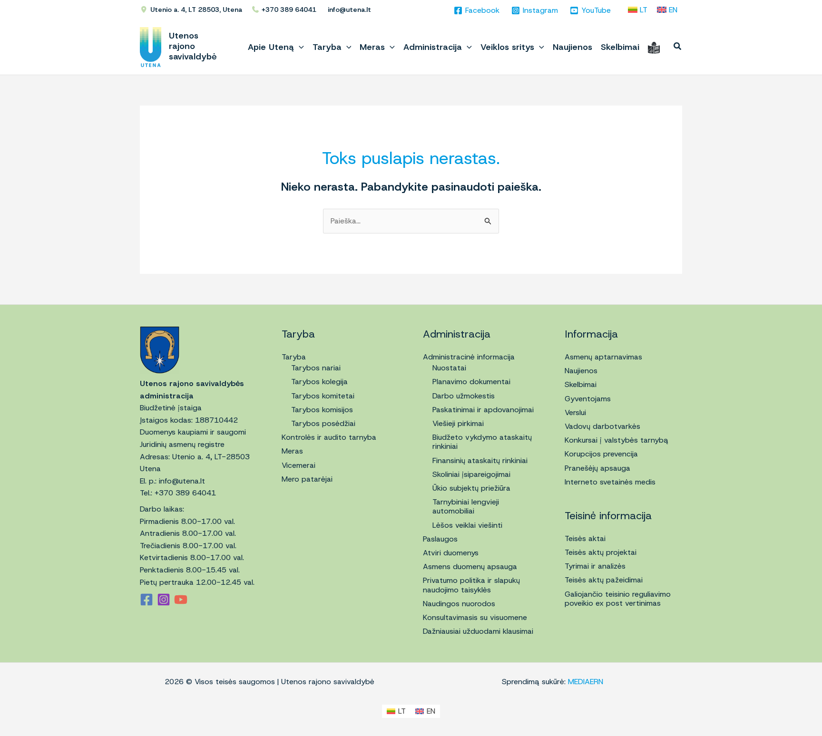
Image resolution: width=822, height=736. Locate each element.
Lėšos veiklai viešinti (467, 525)
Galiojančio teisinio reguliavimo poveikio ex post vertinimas (618, 598)
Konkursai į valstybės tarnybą (616, 440)
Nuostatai (449, 368)
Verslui (575, 412)
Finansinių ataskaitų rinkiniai (480, 460)
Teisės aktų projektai (600, 552)
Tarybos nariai (316, 368)
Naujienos (581, 371)
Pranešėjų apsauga (597, 468)
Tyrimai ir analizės (595, 566)
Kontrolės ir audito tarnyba (329, 437)
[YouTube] (180, 599)
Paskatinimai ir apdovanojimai (483, 410)
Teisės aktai (585, 538)
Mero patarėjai (307, 479)
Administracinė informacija (469, 357)
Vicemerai (298, 465)
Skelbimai (581, 384)
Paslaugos (440, 539)
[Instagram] (163, 599)
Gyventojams (588, 399)
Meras (292, 451)
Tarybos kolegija (319, 382)
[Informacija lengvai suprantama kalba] (654, 47)
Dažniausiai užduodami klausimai (478, 631)
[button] (299, 47)
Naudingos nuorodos (459, 604)
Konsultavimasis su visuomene (475, 617)
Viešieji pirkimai (458, 423)
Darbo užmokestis (463, 396)
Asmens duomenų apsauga (470, 566)
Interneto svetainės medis (610, 482)
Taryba (294, 357)
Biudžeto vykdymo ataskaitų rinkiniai (482, 441)
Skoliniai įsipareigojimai (471, 474)
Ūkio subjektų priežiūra (471, 488)
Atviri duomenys (451, 553)
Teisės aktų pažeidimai (604, 580)
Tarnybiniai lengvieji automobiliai (465, 506)
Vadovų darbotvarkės (602, 426)
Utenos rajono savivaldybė (193, 46)
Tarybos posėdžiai (323, 423)
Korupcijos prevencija (601, 454)
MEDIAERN (585, 682)
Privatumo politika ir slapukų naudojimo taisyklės (471, 584)
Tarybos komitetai (322, 396)
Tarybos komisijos (322, 410)
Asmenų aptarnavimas (603, 357)
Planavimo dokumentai (471, 382)
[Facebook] (146, 599)
